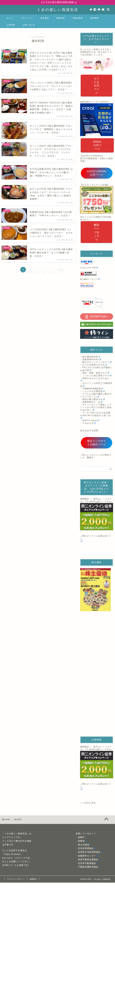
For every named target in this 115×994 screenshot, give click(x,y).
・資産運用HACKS (89, 359)
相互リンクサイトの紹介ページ (96, 443)
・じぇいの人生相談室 (91, 391)
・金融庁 (80, 837)
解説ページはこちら (96, 232)
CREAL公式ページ (97, 145)
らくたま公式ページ (96, 85)
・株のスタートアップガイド (94, 362)
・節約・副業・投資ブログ (93, 373)
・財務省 (80, 841)
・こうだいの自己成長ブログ (94, 375)
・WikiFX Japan (88, 420)
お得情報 (11, 25)
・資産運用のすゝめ (90, 402)
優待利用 (60, 18)
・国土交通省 (82, 845)
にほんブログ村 (88, 268)
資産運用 (94, 18)
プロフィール (27, 18)
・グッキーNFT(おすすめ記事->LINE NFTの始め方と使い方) (95, 414)
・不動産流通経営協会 (87, 867)
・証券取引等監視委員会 (88, 852)
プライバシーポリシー (16, 879)
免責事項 (33, 879)
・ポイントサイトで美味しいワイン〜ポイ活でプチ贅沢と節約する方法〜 (96, 407)
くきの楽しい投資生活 (57, 9)
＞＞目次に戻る (88, 803)
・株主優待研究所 (89, 357)
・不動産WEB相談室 (90, 388)
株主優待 (45, 18)
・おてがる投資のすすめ (92, 365)
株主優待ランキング (89, 279)
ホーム (10, 18)
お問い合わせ (29, 25)
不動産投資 (77, 18)
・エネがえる (87, 423)
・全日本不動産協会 (86, 863)
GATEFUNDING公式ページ (96, 173)
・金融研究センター (86, 856)
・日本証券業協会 (85, 848)
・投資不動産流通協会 (87, 859)
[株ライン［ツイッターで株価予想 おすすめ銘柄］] (96, 334)
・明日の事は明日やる (91, 399)
